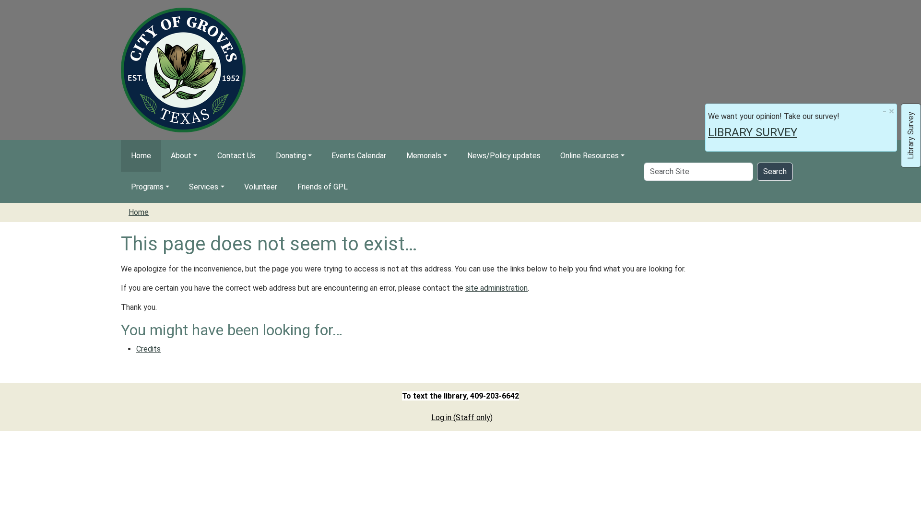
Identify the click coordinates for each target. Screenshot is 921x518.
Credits (148, 348)
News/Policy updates (504, 155)
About (181, 155)
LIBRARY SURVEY (752, 132)
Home (141, 155)
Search (775, 171)
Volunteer (260, 186)
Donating (291, 155)
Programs (147, 186)
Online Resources (589, 155)
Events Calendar (358, 155)
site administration (496, 288)
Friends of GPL (322, 186)
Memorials (423, 155)
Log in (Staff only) (462, 417)
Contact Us (236, 155)
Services (203, 186)
